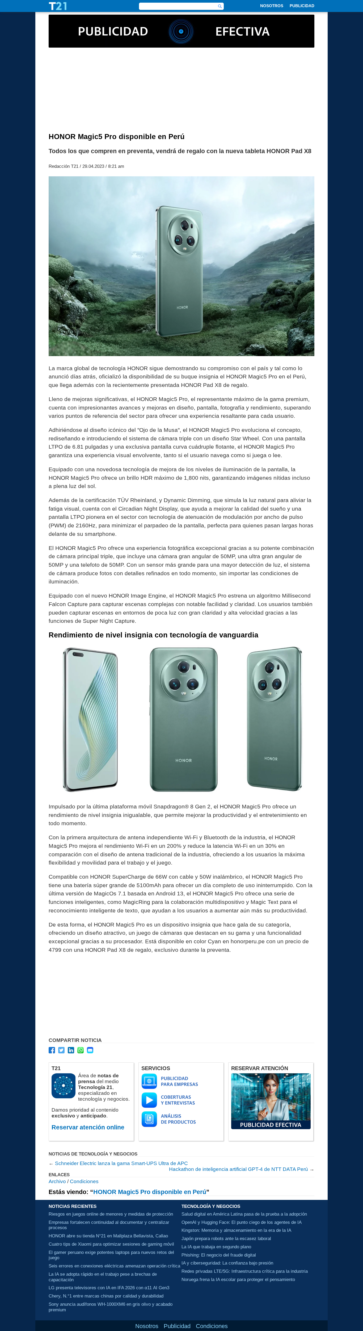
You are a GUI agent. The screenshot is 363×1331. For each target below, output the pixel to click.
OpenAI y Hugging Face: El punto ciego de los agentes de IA (242, 1222)
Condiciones (84, 1181)
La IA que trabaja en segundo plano (216, 1246)
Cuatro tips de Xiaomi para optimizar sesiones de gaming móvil (111, 1244)
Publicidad (302, 5)
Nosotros (271, 5)
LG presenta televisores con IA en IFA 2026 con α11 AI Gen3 (109, 1287)
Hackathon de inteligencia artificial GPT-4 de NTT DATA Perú (238, 1169)
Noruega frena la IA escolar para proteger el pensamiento (238, 1279)
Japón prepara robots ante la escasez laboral (226, 1238)
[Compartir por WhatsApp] (80, 1050)
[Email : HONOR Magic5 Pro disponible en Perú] (90, 1050)
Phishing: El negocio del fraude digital (219, 1255)
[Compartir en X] (61, 1050)
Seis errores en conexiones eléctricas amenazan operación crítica (114, 1266)
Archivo (57, 1181)
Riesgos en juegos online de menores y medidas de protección (111, 1214)
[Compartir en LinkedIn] (71, 1050)
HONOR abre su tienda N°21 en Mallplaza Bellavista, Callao (108, 1235)
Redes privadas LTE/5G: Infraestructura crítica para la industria (245, 1271)
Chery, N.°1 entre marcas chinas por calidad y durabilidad (106, 1296)
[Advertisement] (181, 93)
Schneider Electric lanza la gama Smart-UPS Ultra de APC (121, 1163)
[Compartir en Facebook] (52, 1050)
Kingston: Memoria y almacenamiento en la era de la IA (236, 1230)
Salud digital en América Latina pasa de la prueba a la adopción (244, 1214)
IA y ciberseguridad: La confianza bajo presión (227, 1263)
